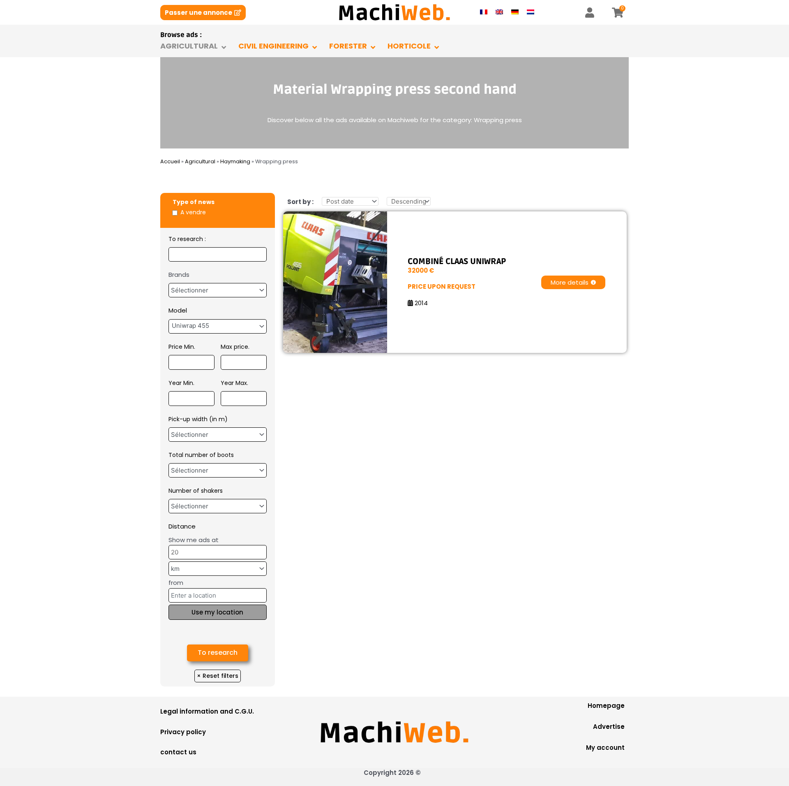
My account (605, 747)
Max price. (235, 347)
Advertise (609, 726)
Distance (182, 526)
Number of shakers (195, 491)
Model (177, 310)
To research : (187, 239)
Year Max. (234, 383)
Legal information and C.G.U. (207, 711)
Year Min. (181, 383)
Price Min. (181, 347)
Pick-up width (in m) (198, 419)
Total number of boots (201, 455)
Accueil (170, 161)
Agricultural (200, 161)
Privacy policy (183, 732)
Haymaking (235, 161)
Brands (178, 274)
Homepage (606, 705)
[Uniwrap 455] (217, 326)
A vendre (193, 212)
